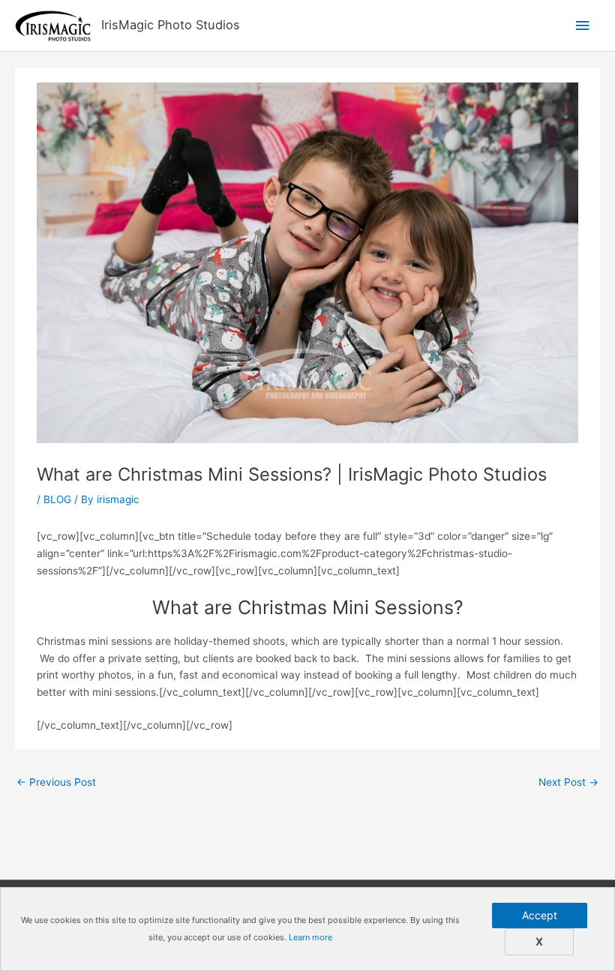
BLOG (57, 499)
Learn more (310, 937)
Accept (539, 915)
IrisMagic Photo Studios (170, 24)
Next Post (568, 782)
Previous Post (56, 782)
